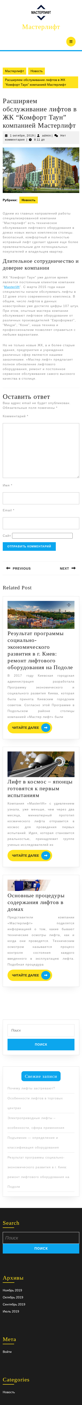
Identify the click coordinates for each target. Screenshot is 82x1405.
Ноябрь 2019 (12, 1290)
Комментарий (15, 416)
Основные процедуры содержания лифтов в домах (36, 902)
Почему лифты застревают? (31, 1088)
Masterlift (12, 287)
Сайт (7, 535)
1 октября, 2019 (22, 135)
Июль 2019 (11, 1311)
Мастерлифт (41, 26)
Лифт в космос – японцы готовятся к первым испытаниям (40, 788)
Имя (7, 485)
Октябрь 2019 (13, 1297)
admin (46, 135)
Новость (37, 71)
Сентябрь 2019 (14, 1304)
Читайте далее (32, 728)
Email (8, 510)
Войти (7, 1352)
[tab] (71, 41)
